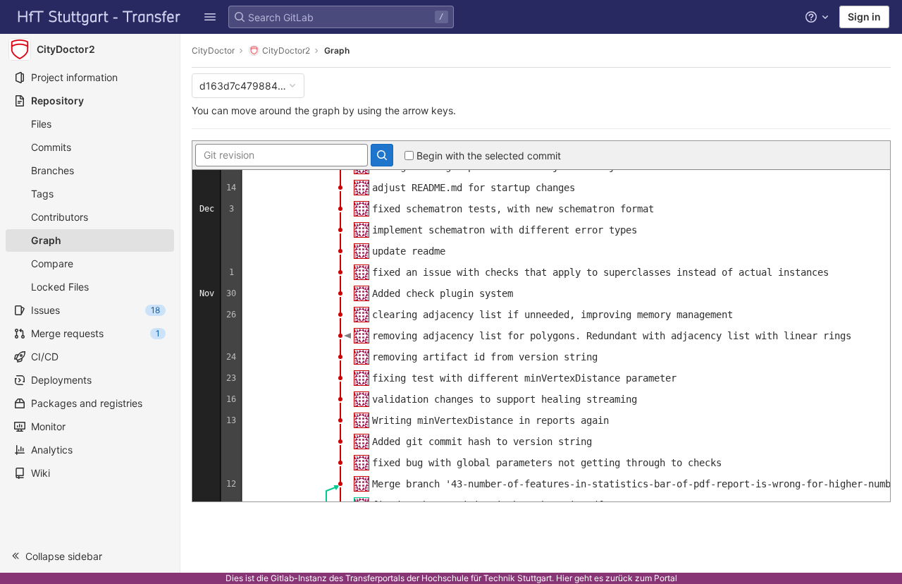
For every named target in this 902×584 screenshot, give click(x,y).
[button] (210, 17)
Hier (564, 578)
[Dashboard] (99, 17)
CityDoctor (213, 50)
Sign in (864, 17)
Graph (337, 50)
